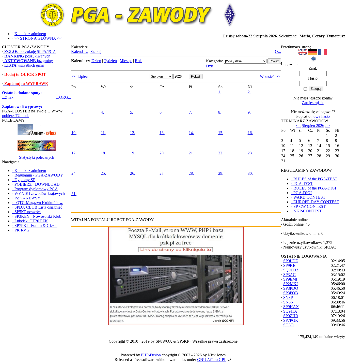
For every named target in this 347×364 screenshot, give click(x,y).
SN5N (288, 302)
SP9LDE (290, 261)
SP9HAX (291, 306)
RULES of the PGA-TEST (314, 179)
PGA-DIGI (301, 193)
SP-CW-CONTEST (308, 206)
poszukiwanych (27, 56)
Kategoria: (214, 61)
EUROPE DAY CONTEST (315, 202)
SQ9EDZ (291, 270)
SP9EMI (290, 279)
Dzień (96, 61)
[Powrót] (313, 60)
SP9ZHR (290, 316)
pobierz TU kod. (15, 115)
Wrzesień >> (270, 76)
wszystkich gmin (24, 65)
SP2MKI (290, 284)
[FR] (322, 53)
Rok (138, 61)
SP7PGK (290, 320)
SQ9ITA (290, 311)
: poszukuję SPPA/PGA (30, 51)
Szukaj (95, 51)
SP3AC (289, 274)
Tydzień (110, 61)
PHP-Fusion (151, 355)
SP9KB (289, 265)
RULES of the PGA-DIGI (313, 188)
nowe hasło (320, 116)
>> (327, 125)
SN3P (288, 297)
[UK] (302, 53)
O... (278, 51)
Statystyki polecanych (36, 157)
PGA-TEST (302, 183)
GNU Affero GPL (211, 359)
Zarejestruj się (313, 102)
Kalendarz (79, 51)
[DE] (312, 53)
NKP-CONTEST (306, 211)
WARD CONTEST (308, 197)
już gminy (28, 61)
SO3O (288, 325)
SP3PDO (290, 288)
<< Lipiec (80, 76)
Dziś (209, 66)
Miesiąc (126, 61)
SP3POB (290, 293)
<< (298, 125)
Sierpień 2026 (313, 125)
